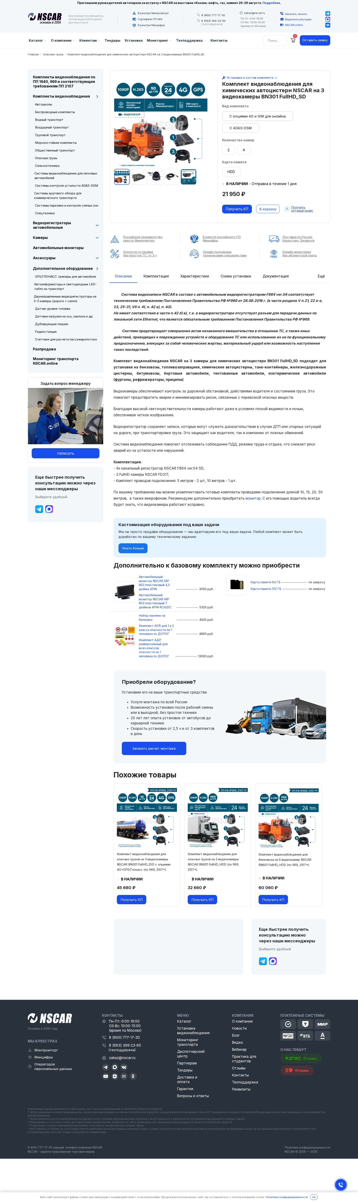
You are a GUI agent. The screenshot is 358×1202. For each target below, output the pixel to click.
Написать (65, 453)
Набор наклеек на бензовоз (152, 618)
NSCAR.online (294, 25)
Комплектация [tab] (156, 276)
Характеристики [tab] (194, 276)
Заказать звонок (296, 14)
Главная (33, 54)
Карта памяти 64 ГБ (265, 582)
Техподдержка (245, 1082)
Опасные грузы (53, 54)
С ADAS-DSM (241, 128)
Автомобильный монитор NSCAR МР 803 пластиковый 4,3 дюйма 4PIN (154, 583)
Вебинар (239, 1049)
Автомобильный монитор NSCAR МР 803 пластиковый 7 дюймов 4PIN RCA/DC (155, 601)
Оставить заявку (315, 40)
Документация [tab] (276, 276)
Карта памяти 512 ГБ (265, 589)
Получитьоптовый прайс (302, 209)
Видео (237, 1042)
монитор (253, 498)
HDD (231, 172)
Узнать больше (133, 548)
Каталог (184, 1021)
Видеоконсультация (298, 19)
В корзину (267, 209)
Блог (236, 1035)
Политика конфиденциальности (307, 1147)
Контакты (240, 1075)
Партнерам (187, 1063)
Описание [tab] (123, 276)
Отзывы (239, 1068)
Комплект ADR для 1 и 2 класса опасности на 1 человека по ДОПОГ (156, 630)
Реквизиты (241, 1089)
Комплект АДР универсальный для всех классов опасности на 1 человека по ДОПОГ (154, 648)
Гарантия (185, 1089)
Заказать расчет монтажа (153, 748)
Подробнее (271, 3)
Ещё (321, 276)
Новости (239, 1028)
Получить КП (237, 209)
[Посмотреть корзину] (293, 40)
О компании (242, 1021)
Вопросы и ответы (193, 1096)
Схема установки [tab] (236, 276)
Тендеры (184, 1070)
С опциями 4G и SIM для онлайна (258, 116)
